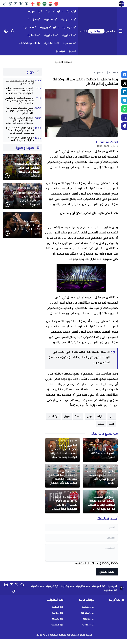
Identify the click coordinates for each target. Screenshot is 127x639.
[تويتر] (21, 3)
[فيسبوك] (26, 3)
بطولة (100, 416)
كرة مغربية (100, 72)
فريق (67, 416)
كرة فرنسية (57, 624)
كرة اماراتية (58, 612)
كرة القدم (53, 416)
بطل (111, 416)
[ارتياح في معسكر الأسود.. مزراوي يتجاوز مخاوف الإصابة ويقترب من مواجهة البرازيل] (100, 501)
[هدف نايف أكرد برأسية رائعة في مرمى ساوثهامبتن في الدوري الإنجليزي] (22, 196)
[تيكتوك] (5, 3)
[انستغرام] (10, 3)
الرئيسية (112, 72)
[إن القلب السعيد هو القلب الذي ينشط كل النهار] (22, 225)
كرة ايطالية (67, 586)
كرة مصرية (37, 586)
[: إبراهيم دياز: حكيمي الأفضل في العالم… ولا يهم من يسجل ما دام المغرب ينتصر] (22, 101)
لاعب (111, 423)
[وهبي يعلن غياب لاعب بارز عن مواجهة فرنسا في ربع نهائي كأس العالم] (100, 476)
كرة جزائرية (52, 586)
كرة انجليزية (83, 586)
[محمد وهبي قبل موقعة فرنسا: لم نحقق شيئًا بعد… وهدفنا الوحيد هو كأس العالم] (62, 476)
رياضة (78, 416)
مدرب (101, 423)
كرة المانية (58, 606)
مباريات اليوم (96, 31)
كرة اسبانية (99, 586)
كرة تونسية (57, 618)
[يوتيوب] (16, 3)
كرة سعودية (87, 612)
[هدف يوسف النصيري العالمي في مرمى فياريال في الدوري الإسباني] (22, 167)
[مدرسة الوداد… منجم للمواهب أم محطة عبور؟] (100, 450)
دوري (89, 416)
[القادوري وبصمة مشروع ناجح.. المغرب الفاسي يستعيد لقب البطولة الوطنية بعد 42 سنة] (62, 450)
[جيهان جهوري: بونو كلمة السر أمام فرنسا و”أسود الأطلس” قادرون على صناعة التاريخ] (22, 130)
